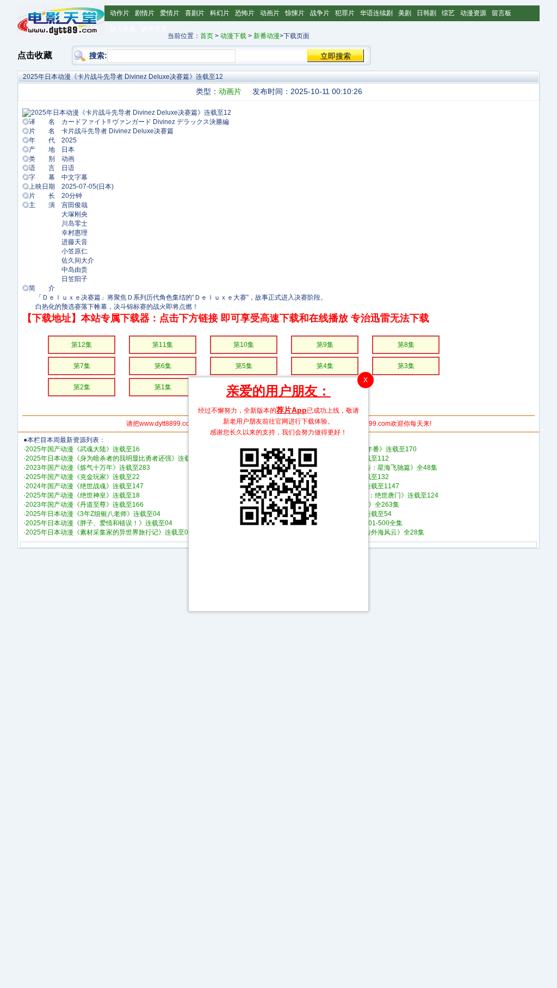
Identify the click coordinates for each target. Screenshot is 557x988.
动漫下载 (233, 36)
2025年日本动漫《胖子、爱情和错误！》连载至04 (99, 523)
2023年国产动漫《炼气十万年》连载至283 (88, 467)
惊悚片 (295, 13)
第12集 (81, 345)
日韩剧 (426, 13)
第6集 (162, 366)
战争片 (320, 13)
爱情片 (170, 13)
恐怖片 (245, 13)
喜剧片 (195, 13)
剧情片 (144, 13)
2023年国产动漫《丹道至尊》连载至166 (85, 504)
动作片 (119, 13)
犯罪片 (345, 13)
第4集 (325, 366)
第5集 (244, 366)
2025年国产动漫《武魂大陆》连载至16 (83, 449)
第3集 (406, 366)
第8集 (406, 345)
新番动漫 (266, 36)
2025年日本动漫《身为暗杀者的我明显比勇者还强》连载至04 (115, 458)
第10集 (243, 345)
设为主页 (154, 29)
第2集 (81, 387)
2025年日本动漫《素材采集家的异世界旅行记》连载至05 (109, 532)
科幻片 (220, 13)
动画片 (270, 13)
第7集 (81, 366)
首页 (206, 36)
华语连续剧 (376, 13)
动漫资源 (473, 13)
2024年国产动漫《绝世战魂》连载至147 (85, 486)
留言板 (501, 13)
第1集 (162, 387)
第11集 (162, 345)
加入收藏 (123, 29)
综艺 (448, 13)
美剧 (404, 13)
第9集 (325, 345)
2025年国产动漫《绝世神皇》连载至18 (83, 495)
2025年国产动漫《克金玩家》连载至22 (83, 477)
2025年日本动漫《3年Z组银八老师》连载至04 (93, 514)
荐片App (291, 410)
